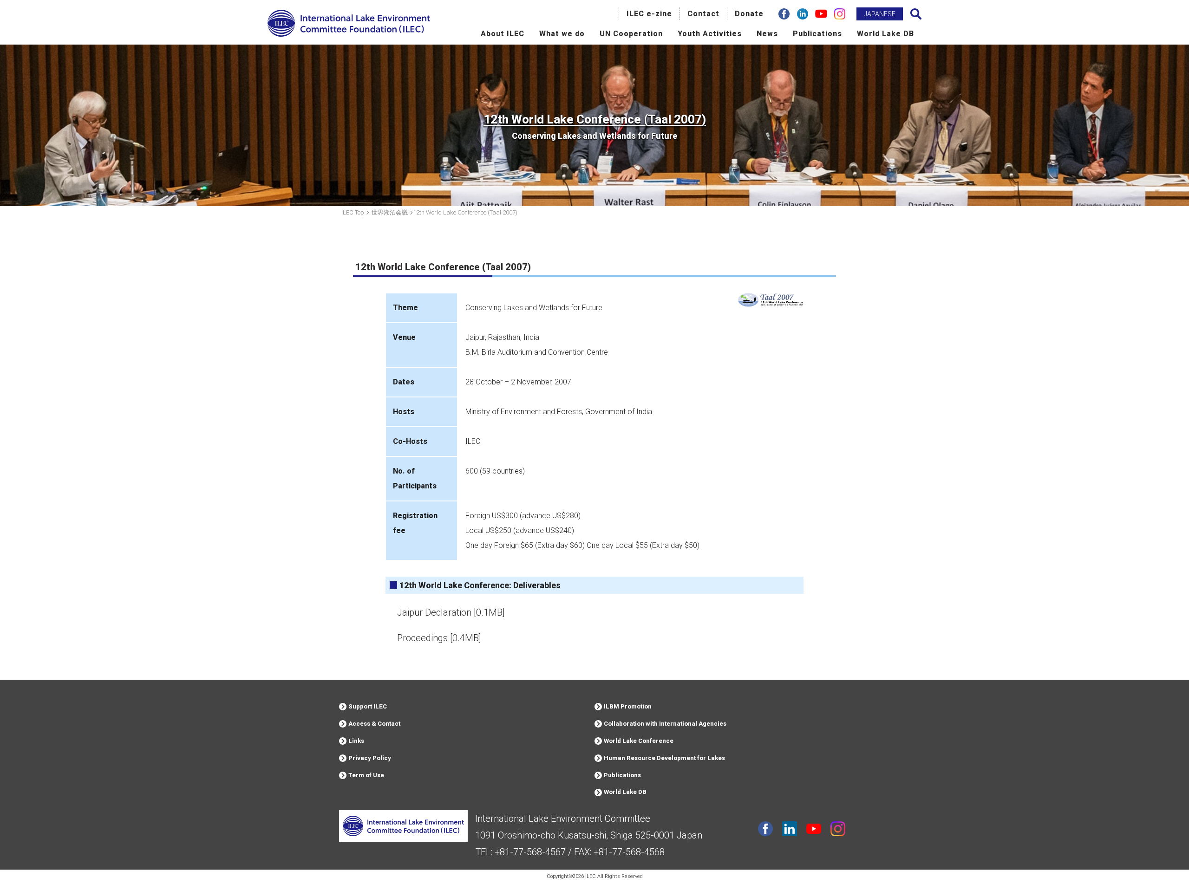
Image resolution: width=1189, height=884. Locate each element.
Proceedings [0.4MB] (439, 638)
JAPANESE (879, 14)
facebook (765, 828)
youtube (813, 828)
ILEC (590, 876)
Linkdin (789, 828)
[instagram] (839, 13)
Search (915, 14)
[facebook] (784, 13)
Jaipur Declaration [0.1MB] (451, 612)
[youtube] (821, 13)
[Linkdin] (802, 13)
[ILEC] (349, 35)
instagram (837, 828)
